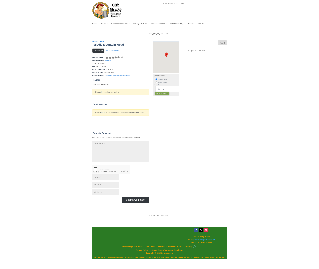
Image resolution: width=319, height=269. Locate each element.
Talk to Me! (150, 247)
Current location (162, 79)
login (103, 92)
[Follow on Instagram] (206, 230)
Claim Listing (98, 51)
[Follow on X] (201, 230)
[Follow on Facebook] (196, 230)
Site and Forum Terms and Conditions (167, 250)
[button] (166, 55)
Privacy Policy (142, 250)
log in (103, 112)
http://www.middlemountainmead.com (118, 75)
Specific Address (162, 82)
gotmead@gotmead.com (204, 239)
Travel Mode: (158, 84)
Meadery (108, 60)
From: (156, 77)
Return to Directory (98, 42)
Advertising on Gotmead (132, 247)
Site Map (188, 247)
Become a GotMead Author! (170, 247)
